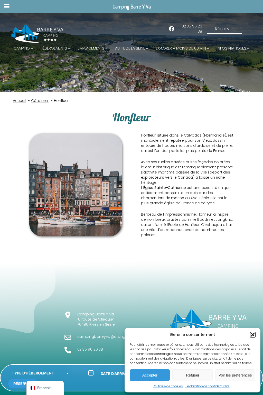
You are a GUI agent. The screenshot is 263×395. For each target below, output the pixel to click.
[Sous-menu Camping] (32, 48)
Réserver (22, 383)
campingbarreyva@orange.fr (103, 336)
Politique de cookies (168, 386)
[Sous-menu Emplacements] (106, 48)
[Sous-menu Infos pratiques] (248, 48)
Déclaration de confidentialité (207, 386)
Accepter (149, 375)
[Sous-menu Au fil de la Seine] (147, 48)
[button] (252, 334)
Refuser (192, 375)
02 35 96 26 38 (192, 29)
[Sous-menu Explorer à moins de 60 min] (208, 48)
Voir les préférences (235, 375)
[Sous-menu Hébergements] (69, 48)
